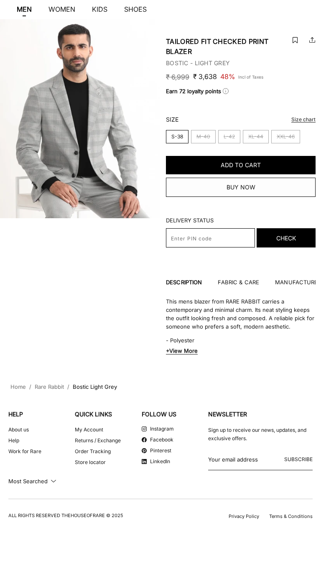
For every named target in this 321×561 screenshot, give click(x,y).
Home (18, 387)
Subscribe (298, 459)
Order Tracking (93, 451)
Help (13, 440)
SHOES (135, 9)
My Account (89, 429)
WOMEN (61, 9)
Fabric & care (238, 282)
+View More (182, 350)
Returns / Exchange (98, 440)
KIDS (99, 9)
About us (18, 429)
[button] (295, 39)
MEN (24, 9)
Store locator (90, 462)
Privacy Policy (244, 516)
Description (184, 282)
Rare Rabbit (49, 387)
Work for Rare (24, 451)
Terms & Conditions (291, 516)
